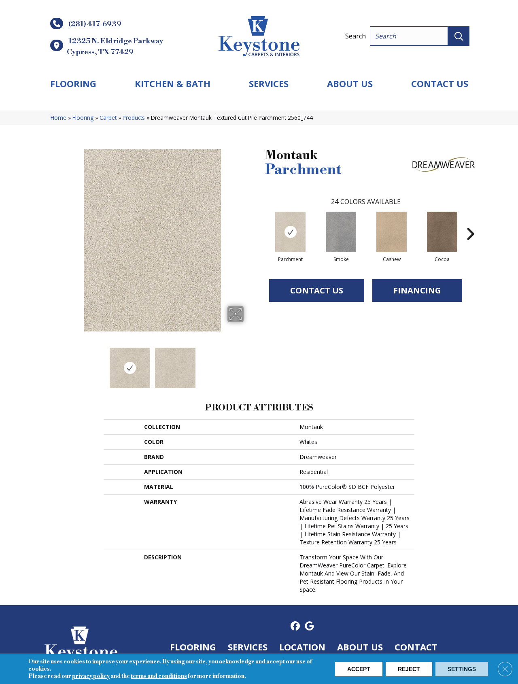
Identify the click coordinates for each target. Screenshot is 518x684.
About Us (350, 83)
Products (134, 117)
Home (58, 117)
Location (302, 647)
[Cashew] (391, 232)
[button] (458, 36)
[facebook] (295, 626)
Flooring (73, 83)
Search (355, 36)
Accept (358, 669)
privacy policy (91, 676)
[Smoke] (341, 232)
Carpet (108, 117)
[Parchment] (290, 232)
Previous (56, 364)
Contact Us (439, 83)
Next (249, 364)
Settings (462, 669)
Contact (416, 647)
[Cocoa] (442, 232)
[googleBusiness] (309, 626)
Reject (409, 669)
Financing (417, 290)
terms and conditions (159, 676)
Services (269, 83)
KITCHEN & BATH (172, 83)
